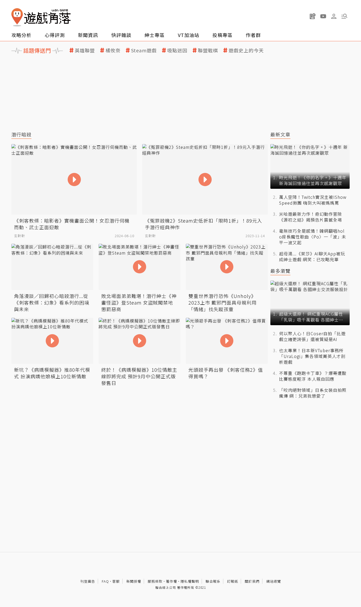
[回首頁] (41, 17)
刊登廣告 (87, 581)
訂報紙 (232, 581)
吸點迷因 (177, 50)
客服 (116, 581)
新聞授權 (133, 581)
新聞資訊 (88, 34)
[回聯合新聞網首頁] (17, 17)
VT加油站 (188, 34)
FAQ (105, 581)
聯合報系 (213, 581)
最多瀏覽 (280, 271)
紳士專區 (155, 34)
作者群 (253, 34)
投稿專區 (222, 34)
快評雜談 (121, 34)
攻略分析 (21, 34)
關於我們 (252, 581)
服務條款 (155, 581)
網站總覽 (273, 581)
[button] (344, 16)
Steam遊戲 (144, 50)
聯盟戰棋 (208, 50)
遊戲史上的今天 (246, 50)
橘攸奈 (113, 50)
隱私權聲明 (190, 581)
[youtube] (323, 16)
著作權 (171, 581)
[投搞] (312, 16)
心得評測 (55, 34)
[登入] (334, 16)
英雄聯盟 (85, 50)
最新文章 (280, 134)
